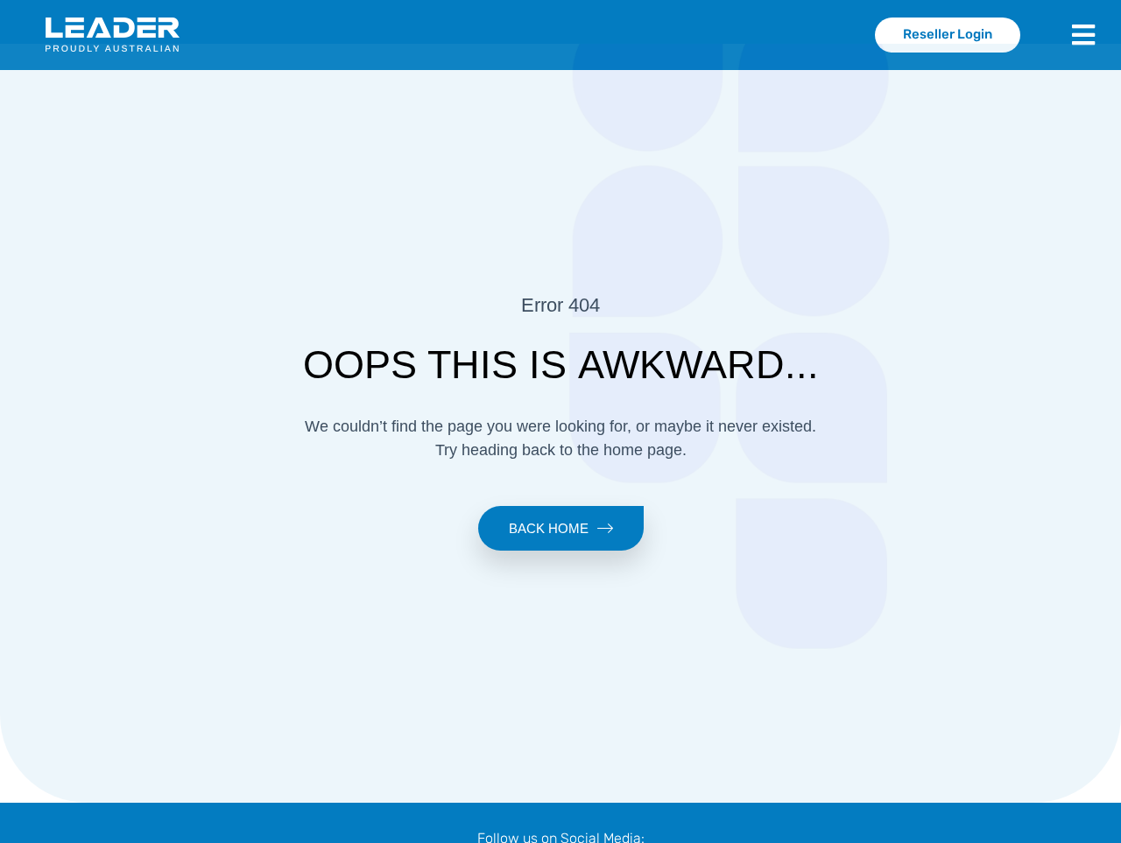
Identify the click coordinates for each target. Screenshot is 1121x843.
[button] (1096, 35)
